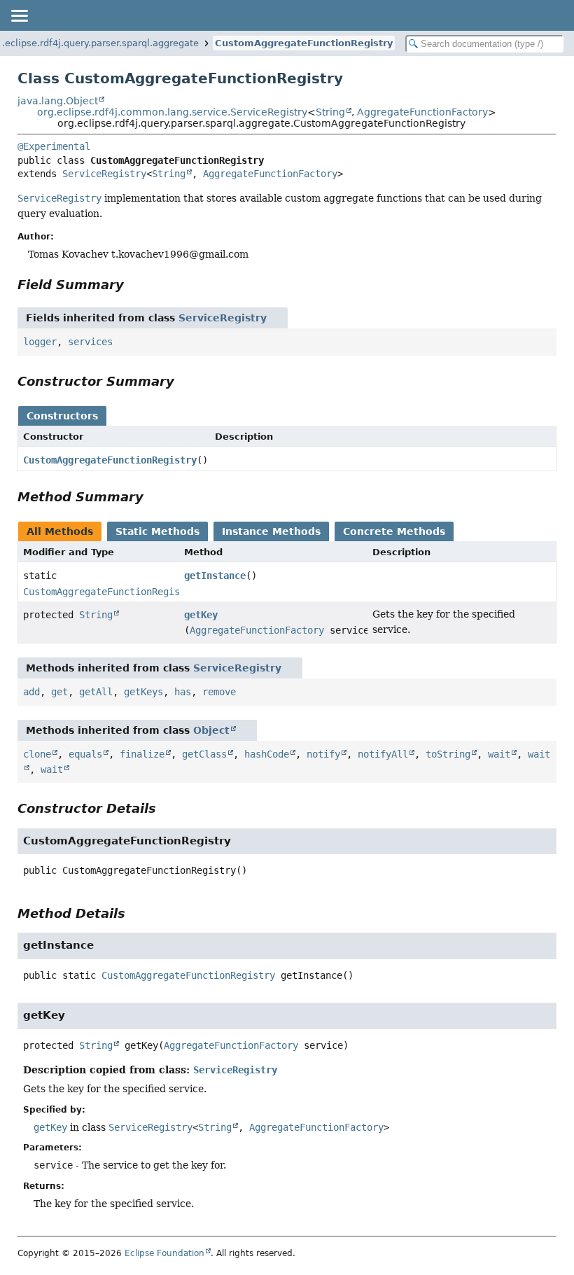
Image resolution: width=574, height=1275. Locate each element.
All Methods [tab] (60, 531)
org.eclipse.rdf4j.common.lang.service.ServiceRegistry (172, 112)
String (330, 112)
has (182, 691)
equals (85, 754)
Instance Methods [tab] (271, 531)
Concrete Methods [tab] (394, 531)
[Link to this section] (133, 284)
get (59, 691)
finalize (142, 754)
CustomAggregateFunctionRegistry (304, 43)
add (31, 691)
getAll (96, 691)
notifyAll (383, 754)
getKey (201, 614)
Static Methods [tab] (157, 531)
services (90, 341)
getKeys (143, 691)
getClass (204, 754)
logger (40, 341)
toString (448, 754)
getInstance (215, 575)
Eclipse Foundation (164, 1253)
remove (219, 691)
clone (37, 754)
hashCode (266, 754)
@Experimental (54, 146)
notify (323, 754)
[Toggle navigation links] (19, 15)
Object (211, 730)
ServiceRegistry (104, 173)
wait (499, 754)
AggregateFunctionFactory (422, 112)
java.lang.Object (58, 100)
